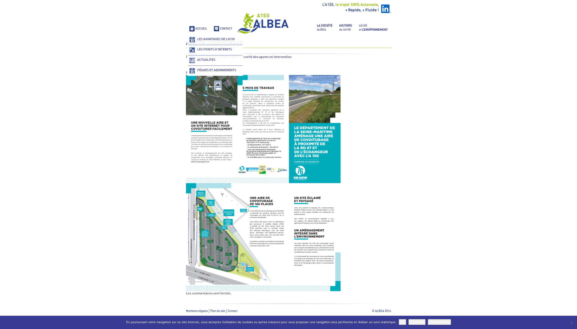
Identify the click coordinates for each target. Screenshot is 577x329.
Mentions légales (197, 311)
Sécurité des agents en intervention (265, 57)
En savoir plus (439, 322)
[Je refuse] (571, 322)
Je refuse (417, 322)
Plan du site (217, 311)
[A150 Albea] (263, 23)
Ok (402, 322)
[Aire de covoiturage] (263, 183)
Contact (232, 311)
